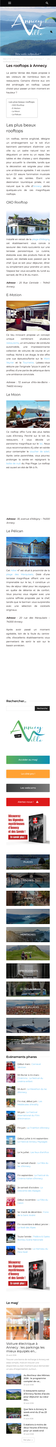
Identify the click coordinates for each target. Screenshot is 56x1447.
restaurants (12, 342)
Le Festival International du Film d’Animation (28, 1115)
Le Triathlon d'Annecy (38, 1127)
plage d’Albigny (40, 239)
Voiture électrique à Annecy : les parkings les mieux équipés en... (25, 1347)
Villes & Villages (28, 1007)
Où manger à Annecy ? (33, 59)
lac (41, 443)
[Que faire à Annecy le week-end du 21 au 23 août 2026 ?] (13, 1413)
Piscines (28, 880)
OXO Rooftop (18, 105)
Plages (28, 861)
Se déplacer (28, 989)
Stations (28, 1025)
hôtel (14, 570)
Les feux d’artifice (40, 1152)
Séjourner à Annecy (11, 59)
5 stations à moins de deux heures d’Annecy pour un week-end (36, 1427)
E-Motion (16, 108)
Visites (28, 898)
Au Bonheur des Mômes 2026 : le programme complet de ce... (37, 1378)
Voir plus (27, 1440)
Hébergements (28, 970)
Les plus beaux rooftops (21, 102)
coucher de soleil (39, 451)
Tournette (28, 362)
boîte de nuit (13, 463)
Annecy (37, 186)
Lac (28, 916)
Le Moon (16, 111)
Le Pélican (16, 114)
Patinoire (28, 1043)
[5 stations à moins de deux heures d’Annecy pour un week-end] (13, 1428)
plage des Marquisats (19, 574)
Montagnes (28, 934)
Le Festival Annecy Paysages (32, 1141)
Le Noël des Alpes (26, 1227)
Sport (28, 952)
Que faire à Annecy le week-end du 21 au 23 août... (35, 1412)
